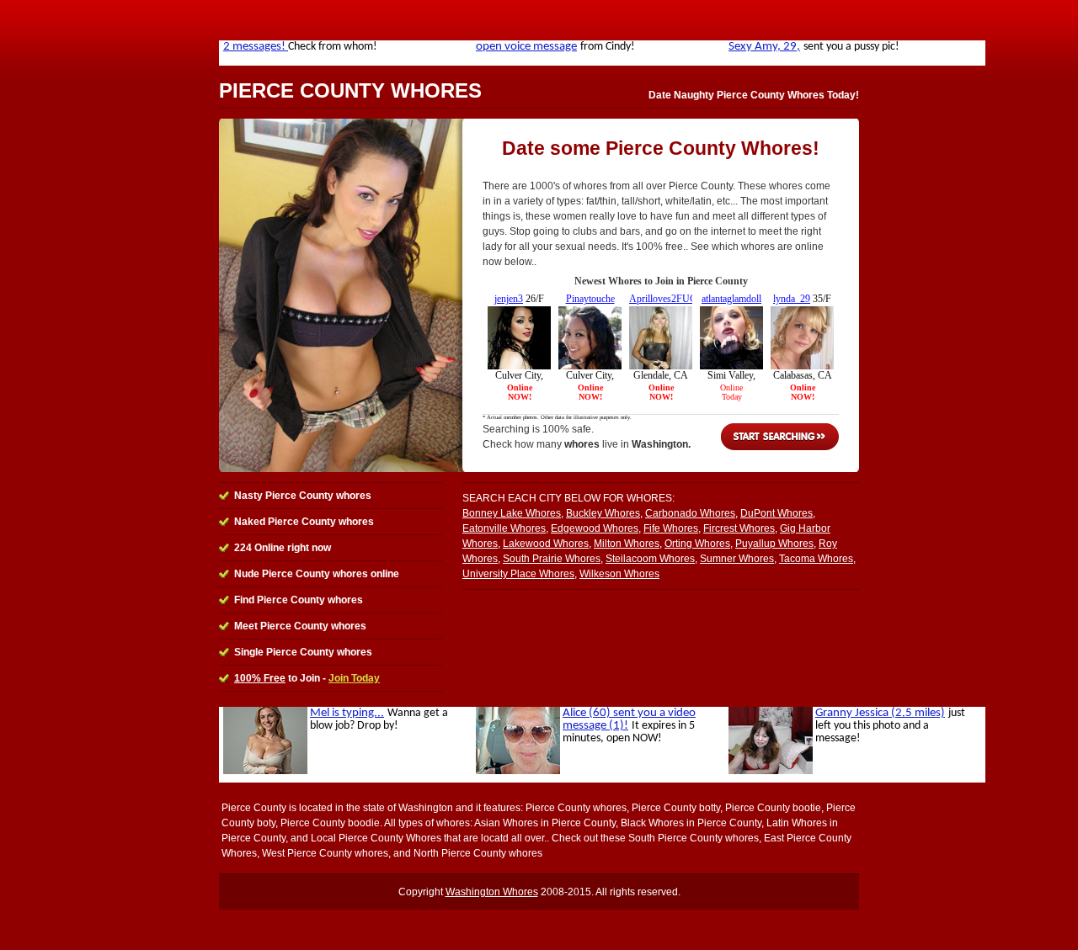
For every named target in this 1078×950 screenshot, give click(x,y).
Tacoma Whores (816, 559)
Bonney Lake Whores (511, 513)
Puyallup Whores (774, 543)
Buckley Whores (603, 513)
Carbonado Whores (690, 513)
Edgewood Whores (594, 528)
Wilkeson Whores (619, 574)
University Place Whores (518, 574)
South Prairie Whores (551, 559)
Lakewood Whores (546, 543)
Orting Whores (697, 543)
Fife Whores (670, 528)
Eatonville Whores (504, 528)
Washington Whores (492, 892)
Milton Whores (626, 543)
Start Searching (780, 436)
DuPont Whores (776, 513)
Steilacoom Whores (650, 559)
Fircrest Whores (739, 528)
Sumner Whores (737, 559)
